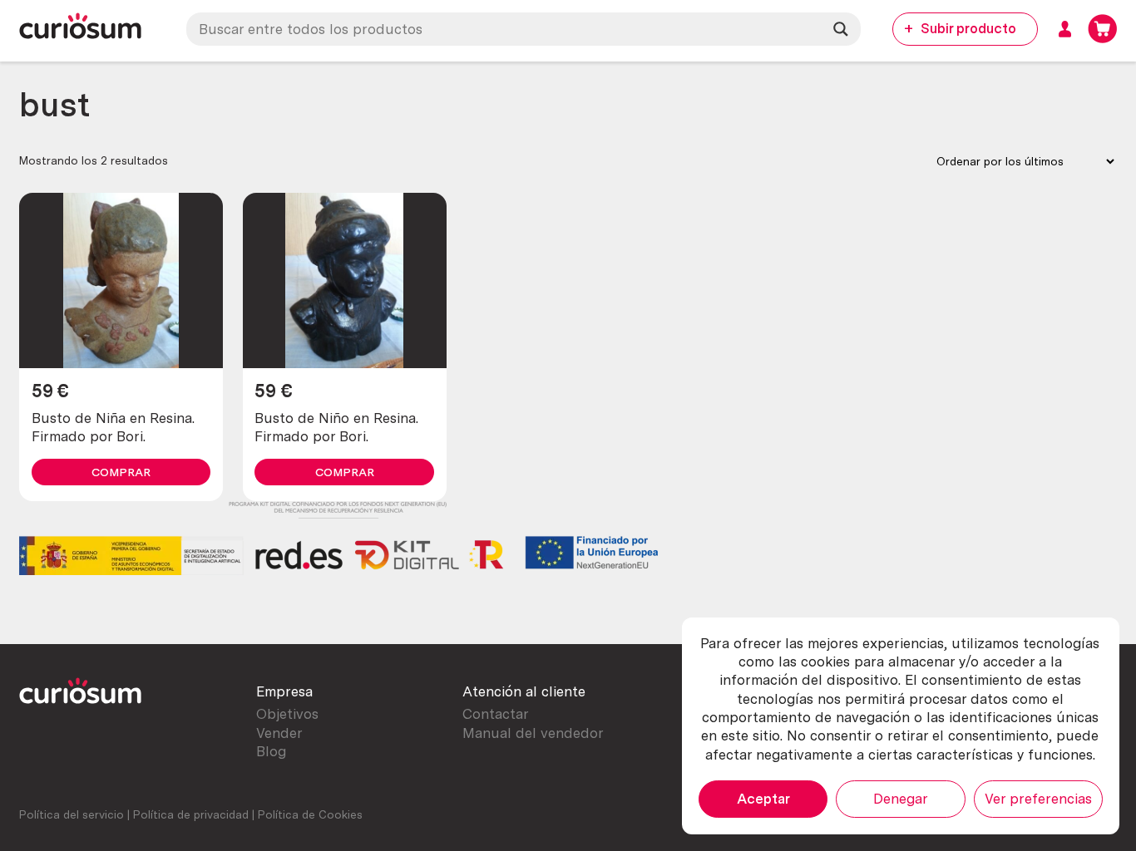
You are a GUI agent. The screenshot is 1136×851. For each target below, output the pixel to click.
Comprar (121, 472)
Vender (279, 733)
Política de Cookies (310, 814)
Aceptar (763, 798)
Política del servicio (71, 814)
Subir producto (968, 28)
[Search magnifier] (840, 29)
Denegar (900, 798)
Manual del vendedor (533, 733)
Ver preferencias (1038, 798)
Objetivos (287, 714)
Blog (271, 751)
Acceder (1064, 28)
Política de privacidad (191, 814)
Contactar (495, 714)
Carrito (1102, 28)
